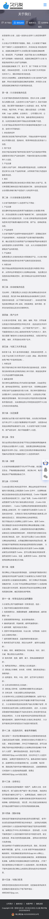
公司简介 (9, 904)
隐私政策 (20, 23)
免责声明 (29, 904)
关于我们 (8, 23)
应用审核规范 (43, 25)
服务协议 (32, 23)
